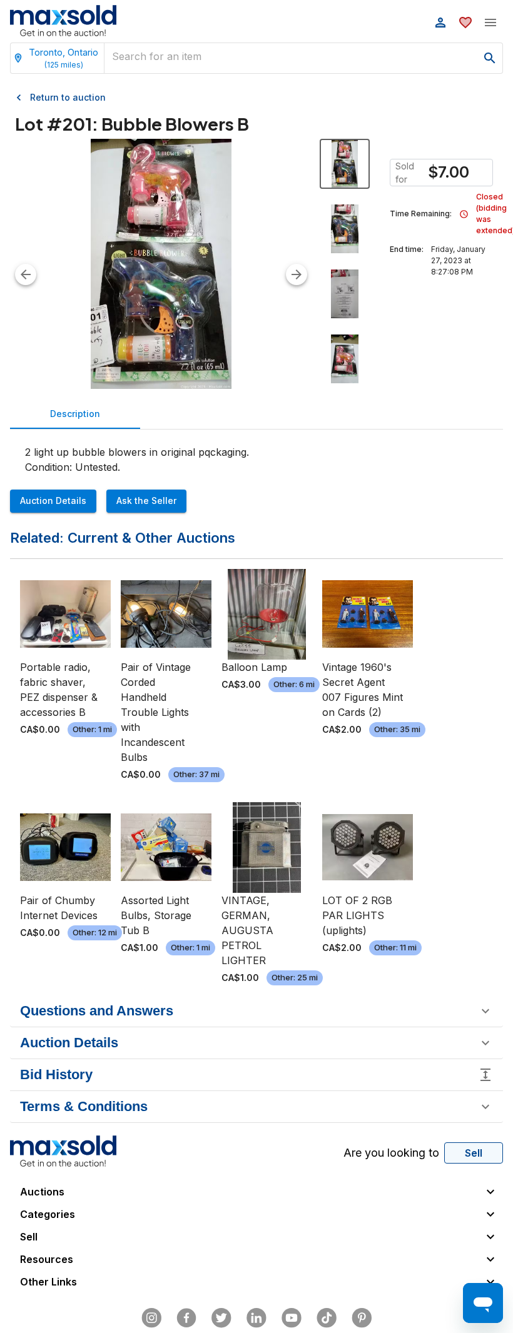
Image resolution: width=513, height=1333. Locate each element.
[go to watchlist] (465, 22)
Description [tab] (75, 413)
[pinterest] (362, 1318)
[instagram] (151, 1318)
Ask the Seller (146, 500)
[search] (489, 58)
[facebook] (186, 1318)
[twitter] (221, 1318)
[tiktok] (327, 1318)
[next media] (296, 274)
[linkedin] (256, 1318)
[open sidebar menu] (490, 22)
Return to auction (68, 97)
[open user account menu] (440, 22)
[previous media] (25, 274)
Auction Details (53, 500)
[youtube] (292, 1318)
